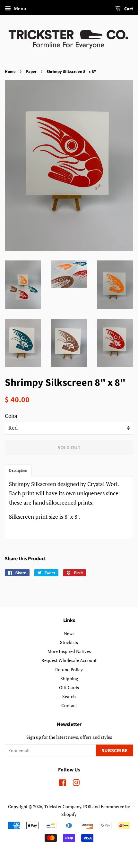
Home (10, 72)
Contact (69, 705)
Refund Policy (69, 669)
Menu (19, 8)
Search (69, 696)
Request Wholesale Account (69, 660)
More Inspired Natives (69, 651)
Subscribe (114, 750)
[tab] (18, 470)
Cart (128, 9)
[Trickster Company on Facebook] (62, 784)
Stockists (69, 642)
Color (11, 415)
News (69, 633)
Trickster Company (62, 806)
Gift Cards (69, 687)
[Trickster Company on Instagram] (76, 784)
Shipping (69, 678)
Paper (31, 72)
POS (87, 806)
